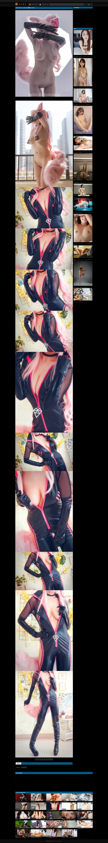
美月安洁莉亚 (33, 801)
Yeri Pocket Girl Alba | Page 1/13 (79, 302)
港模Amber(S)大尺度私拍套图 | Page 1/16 (81, 197)
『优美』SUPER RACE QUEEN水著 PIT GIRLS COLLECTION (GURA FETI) (85, 810)
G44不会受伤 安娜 (50, 819)
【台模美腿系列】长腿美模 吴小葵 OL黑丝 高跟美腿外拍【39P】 (23, 828)
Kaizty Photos (20, 4)
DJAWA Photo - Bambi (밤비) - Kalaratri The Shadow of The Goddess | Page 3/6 (83, 213)
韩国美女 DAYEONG (65, 828)
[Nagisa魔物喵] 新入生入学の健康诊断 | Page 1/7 (82, 135)
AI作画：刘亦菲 (18, 819)
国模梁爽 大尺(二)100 (19, 801)
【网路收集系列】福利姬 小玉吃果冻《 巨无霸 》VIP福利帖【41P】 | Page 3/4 (83, 57)
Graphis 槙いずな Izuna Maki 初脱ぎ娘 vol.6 (85, 801)
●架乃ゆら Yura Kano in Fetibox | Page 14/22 (81, 88)
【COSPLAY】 (24, 767)
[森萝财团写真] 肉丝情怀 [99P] (36, 837)
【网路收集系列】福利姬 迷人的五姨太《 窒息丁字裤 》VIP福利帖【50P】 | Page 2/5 (83, 183)
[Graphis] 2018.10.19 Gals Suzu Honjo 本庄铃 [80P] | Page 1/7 (83, 244)
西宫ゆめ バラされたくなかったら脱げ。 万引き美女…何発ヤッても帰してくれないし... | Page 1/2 (83, 260)
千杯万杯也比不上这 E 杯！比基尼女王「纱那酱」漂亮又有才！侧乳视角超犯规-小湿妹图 (85, 819)
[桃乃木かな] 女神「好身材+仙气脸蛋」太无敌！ (69, 837)
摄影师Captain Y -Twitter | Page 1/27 (80, 287)
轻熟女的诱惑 (64, 810)
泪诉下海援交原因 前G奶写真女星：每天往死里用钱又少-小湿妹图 (85, 828)
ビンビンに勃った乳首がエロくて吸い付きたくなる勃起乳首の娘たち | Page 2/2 (83, 152)
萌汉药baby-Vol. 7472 (35, 810)
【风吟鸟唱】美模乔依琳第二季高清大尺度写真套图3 (54, 810)
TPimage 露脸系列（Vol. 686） (52, 837)
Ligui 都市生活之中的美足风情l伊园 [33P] (38, 819)
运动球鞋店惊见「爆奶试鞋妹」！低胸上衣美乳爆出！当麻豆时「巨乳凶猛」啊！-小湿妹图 (23, 837)
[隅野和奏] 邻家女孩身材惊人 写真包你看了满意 (69, 819)
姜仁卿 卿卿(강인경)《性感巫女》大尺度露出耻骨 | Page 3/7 (82, 105)
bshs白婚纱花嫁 (65, 801)
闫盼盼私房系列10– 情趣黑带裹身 (53, 801)
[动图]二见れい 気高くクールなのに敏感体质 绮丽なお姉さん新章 (54, 828)
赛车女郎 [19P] (18, 810)
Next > (51, 759)
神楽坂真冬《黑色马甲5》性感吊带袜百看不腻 (38, 828)
